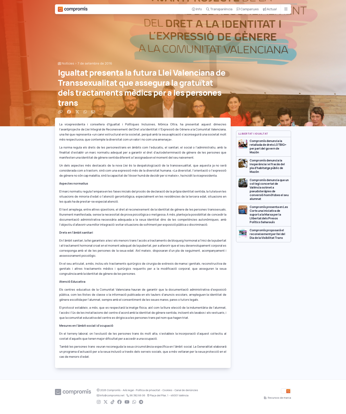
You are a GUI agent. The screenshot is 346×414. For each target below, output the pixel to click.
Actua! (271, 9)
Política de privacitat (148, 390)
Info (198, 9)
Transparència (220, 9)
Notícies (67, 63)
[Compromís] (72, 9)
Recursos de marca (279, 397)
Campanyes (249, 9)
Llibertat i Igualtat (253, 133)
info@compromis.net (112, 395)
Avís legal (128, 390)
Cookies (167, 390)
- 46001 (169, 395)
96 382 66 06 (137, 395)
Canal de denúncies (186, 390)
